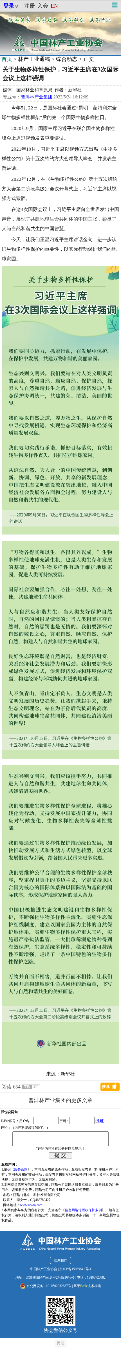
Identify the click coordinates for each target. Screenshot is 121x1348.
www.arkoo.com (31, 1205)
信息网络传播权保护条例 (83, 1210)
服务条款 (21, 1169)
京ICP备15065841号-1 (75, 1269)
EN (54, 6)
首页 (6, 59)
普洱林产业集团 (36, 96)
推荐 (106, 1087)
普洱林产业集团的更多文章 (60, 1100)
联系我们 (60, 1261)
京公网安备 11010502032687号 (48, 1286)
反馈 (60, 1343)
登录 (8, 6)
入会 (42, 6)
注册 (29, 6)
